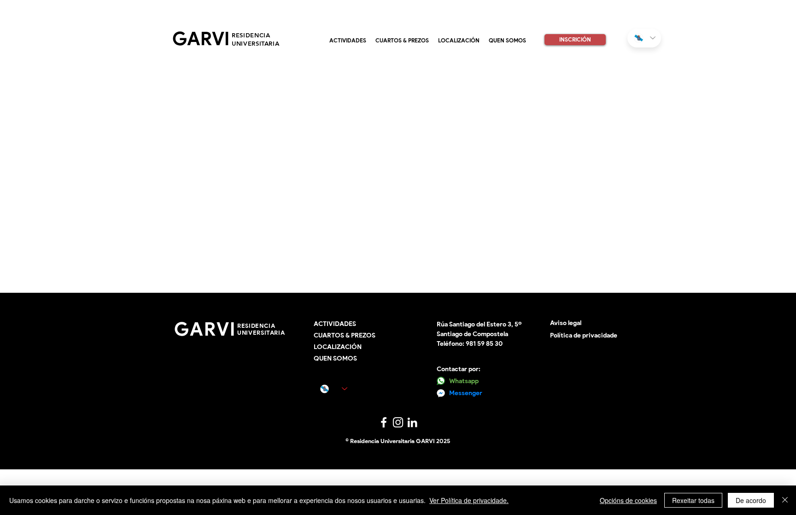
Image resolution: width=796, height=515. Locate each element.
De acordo (751, 500)
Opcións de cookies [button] (628, 500)
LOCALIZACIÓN (338, 347)
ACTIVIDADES (335, 324)
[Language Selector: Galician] (644, 38)
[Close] (784, 500)
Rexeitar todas (693, 500)
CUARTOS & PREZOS (344, 335)
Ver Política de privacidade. (469, 500)
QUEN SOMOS (335, 358)
